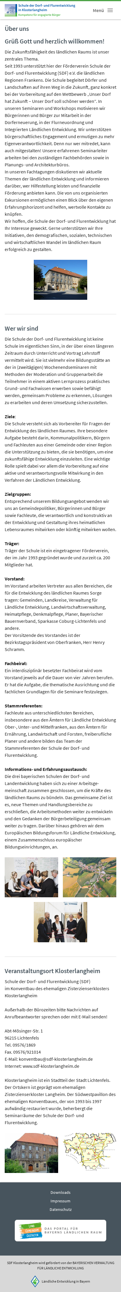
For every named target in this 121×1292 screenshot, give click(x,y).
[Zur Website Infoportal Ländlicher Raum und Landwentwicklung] (60, 1230)
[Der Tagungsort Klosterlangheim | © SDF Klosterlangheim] (31, 1153)
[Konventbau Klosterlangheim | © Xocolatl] (60, 280)
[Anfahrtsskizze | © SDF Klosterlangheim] (89, 1153)
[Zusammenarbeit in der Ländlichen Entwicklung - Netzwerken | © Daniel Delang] (60, 922)
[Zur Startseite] (40, 10)
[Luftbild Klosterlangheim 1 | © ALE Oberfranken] (89, 877)
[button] (110, 10)
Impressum (60, 1201)
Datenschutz (61, 1209)
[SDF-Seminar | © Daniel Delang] (31, 877)
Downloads (60, 1192)
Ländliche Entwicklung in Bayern (66, 1281)
